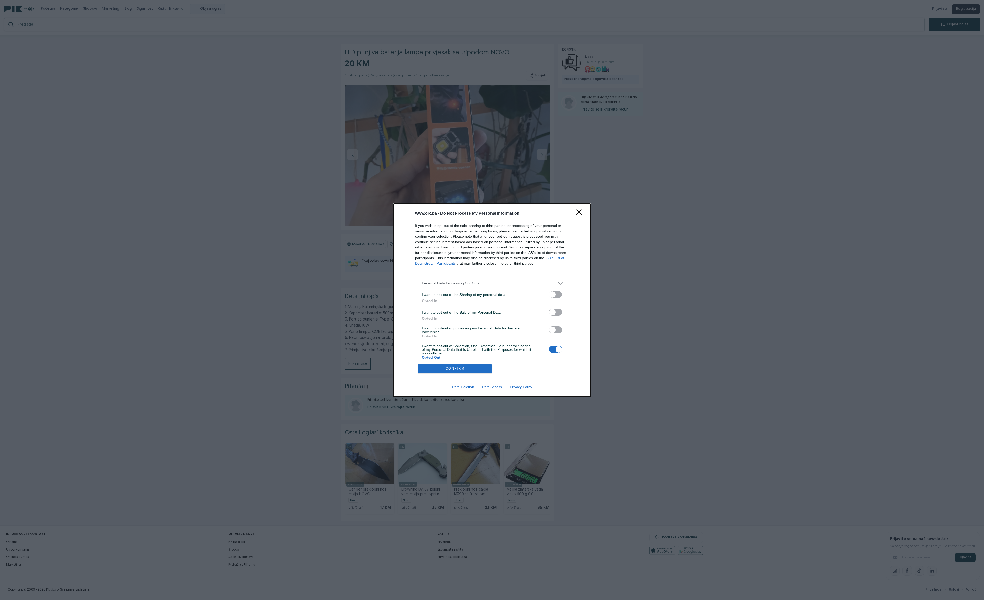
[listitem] (492, 283)
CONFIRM (455, 369)
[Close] (581, 213)
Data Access (492, 387)
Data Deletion (463, 387)
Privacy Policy (521, 387)
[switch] (555, 294)
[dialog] (492, 300)
